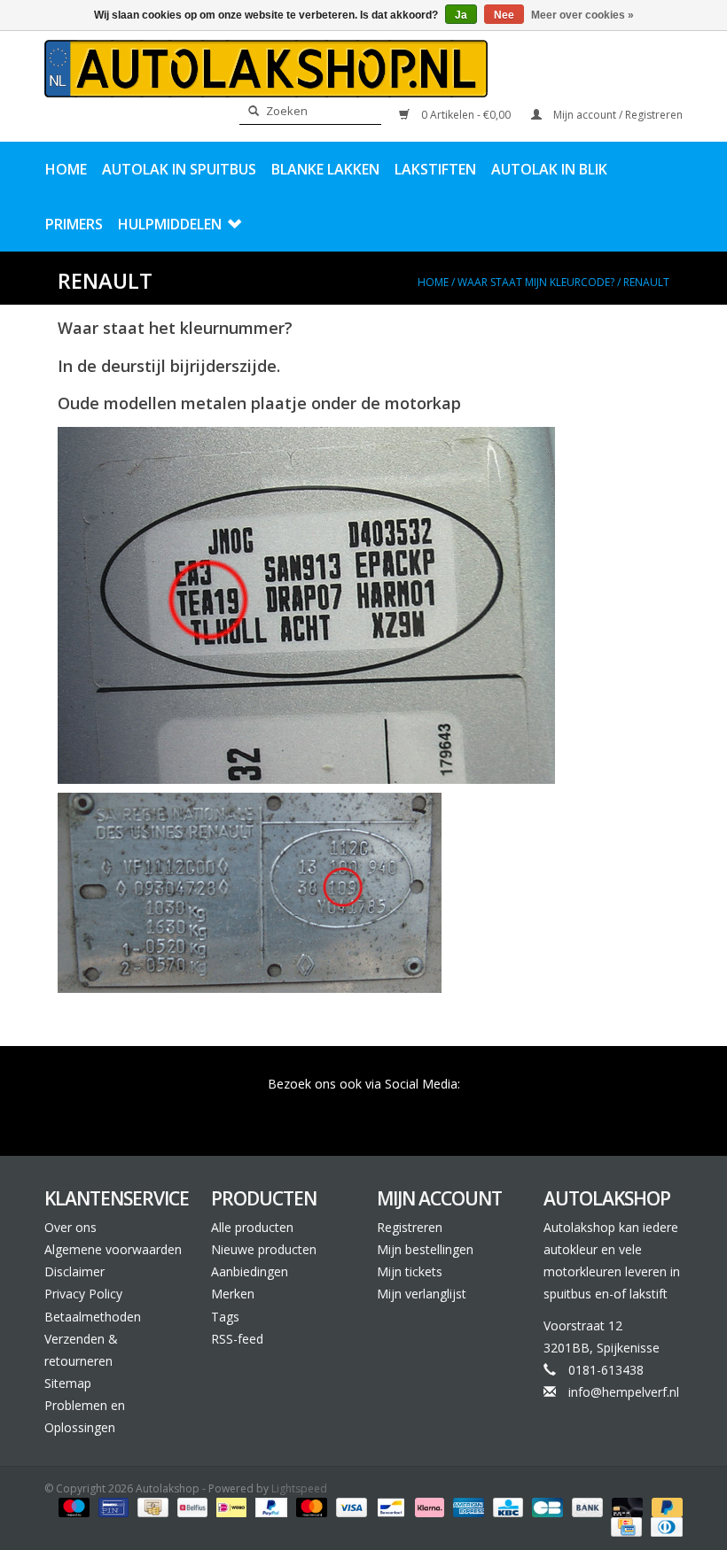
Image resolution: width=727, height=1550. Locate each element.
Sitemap (67, 1383)
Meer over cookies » (582, 15)
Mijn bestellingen (425, 1249)
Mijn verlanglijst (421, 1293)
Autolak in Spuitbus (179, 169)
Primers (74, 224)
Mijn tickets (409, 1271)
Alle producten (252, 1227)
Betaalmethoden (92, 1316)
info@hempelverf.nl (623, 1391)
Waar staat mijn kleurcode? (535, 282)
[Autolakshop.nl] (266, 68)
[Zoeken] (248, 111)
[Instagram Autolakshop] (459, 1109)
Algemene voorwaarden (113, 1249)
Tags (225, 1316)
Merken (232, 1293)
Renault (646, 282)
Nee (504, 15)
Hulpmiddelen (170, 224)
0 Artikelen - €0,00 (465, 114)
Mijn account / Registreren (617, 114)
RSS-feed (237, 1338)
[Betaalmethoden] (72, 1506)
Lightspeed (299, 1488)
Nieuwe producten (264, 1249)
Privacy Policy (83, 1293)
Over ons (70, 1227)
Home (66, 169)
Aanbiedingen (249, 1271)
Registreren (409, 1227)
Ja (461, 15)
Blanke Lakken (325, 169)
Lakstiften (435, 169)
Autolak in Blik (549, 169)
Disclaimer (74, 1271)
